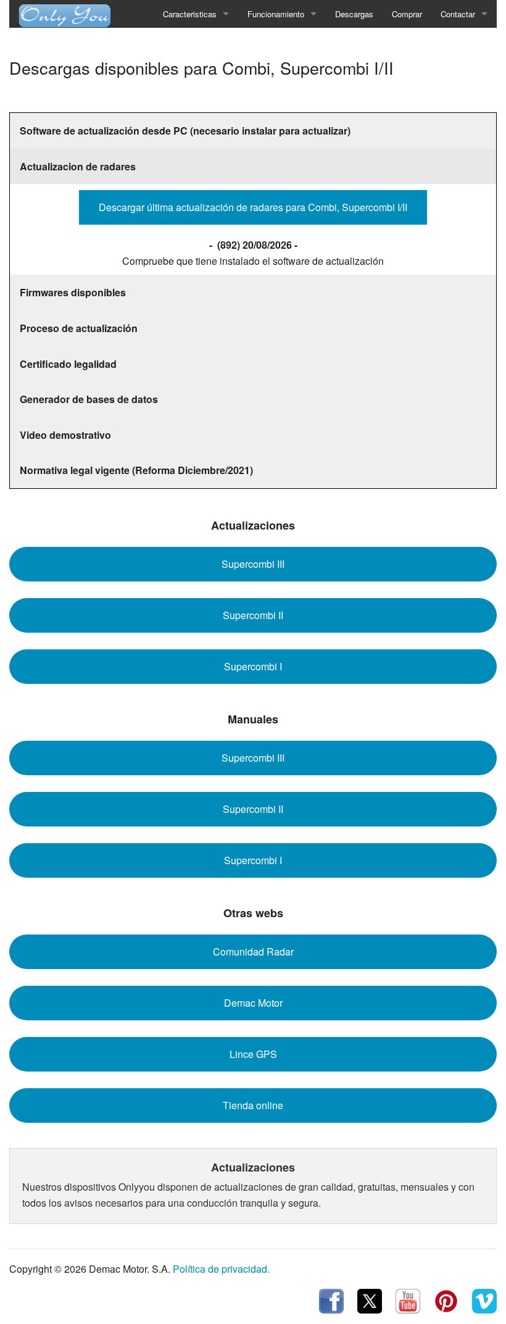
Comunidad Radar (253, 951)
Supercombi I (253, 666)
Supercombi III (253, 564)
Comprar (407, 14)
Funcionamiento (275, 14)
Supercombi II (253, 615)
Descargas (354, 14)
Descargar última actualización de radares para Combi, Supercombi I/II (253, 207)
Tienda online (253, 1105)
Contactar (458, 14)
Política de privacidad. (221, 1269)
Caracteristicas (190, 14)
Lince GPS (253, 1054)
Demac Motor (253, 1003)
